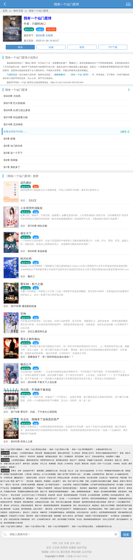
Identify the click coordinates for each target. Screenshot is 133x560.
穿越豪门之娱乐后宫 (95, 460)
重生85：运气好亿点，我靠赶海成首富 (18, 505)
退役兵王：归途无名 (30, 512)
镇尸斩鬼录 (79, 516)
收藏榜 (72, 547)
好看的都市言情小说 (104, 449)
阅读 (20, 47)
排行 (78, 543)
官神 (23, 313)
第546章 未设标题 (37, 251)
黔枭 (121, 453)
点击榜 (55, 547)
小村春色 (116, 463)
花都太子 (22, 456)
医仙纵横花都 (66, 505)
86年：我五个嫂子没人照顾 (73, 481)
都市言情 (18, 10)
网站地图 (76, 551)
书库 (54, 543)
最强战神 (29, 498)
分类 (60, 543)
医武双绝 (83, 488)
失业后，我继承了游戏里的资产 (39, 419)
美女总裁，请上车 (66, 470)
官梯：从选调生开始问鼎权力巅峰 (98, 481)
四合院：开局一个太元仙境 (100, 463)
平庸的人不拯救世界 (44, 488)
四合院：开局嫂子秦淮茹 (35, 389)
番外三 (31, 276)
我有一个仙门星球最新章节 (82, 449)
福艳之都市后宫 (64, 453)
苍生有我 (29, 481)
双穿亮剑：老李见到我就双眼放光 (95, 498)
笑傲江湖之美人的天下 (12, 463)
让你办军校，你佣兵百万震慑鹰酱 (76, 484)
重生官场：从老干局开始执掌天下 (58, 509)
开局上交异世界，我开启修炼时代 (115, 519)
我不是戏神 (79, 456)
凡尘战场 (15, 509)
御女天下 (26, 233)
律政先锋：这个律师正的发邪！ (49, 484)
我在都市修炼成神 (71, 495)
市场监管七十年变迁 (17, 516)
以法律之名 (103, 477)
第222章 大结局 (44, 35)
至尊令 (13, 470)
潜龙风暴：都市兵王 (117, 488)
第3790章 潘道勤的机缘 (23, 306)
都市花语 (26, 463)
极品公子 (26, 364)
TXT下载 (112, 47)
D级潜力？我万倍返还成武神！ (97, 516)
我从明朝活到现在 (96, 509)
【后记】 (32, 200)
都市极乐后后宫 (51, 456)
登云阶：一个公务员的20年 (69, 498)
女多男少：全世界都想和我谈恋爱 (103, 512)
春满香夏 (52, 463)
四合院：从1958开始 (65, 463)
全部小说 (54, 551)
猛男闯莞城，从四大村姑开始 (77, 512)
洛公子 (87, 456)
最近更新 (65, 551)
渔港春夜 (40, 456)
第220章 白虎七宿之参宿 (16, 110)
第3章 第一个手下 (13, 152)
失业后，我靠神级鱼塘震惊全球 (89, 519)
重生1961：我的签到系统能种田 (47, 505)
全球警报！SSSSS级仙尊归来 (113, 495)
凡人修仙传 (76, 453)
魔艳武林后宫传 (32, 460)
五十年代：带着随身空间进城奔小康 (109, 470)
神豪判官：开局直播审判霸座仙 (52, 512)
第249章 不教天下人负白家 (42, 382)
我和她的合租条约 (80, 509)
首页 (5, 10)
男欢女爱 (38, 453)
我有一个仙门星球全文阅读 (35, 449)
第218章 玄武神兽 (13, 124)
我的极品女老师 (50, 453)
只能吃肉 (37, 24)
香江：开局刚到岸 (66, 456)
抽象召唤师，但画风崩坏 (98, 488)
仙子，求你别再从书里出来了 (46, 498)
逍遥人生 (118, 460)
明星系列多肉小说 (11, 456)
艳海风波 (81, 460)
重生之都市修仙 (30, 339)
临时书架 (82, 547)
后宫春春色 (108, 460)
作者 (66, 543)
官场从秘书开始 (98, 456)
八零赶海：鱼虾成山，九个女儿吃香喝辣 (40, 474)
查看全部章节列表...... (66, 131)
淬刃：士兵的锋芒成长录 (41, 519)
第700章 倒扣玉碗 (37, 225)
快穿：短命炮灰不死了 (26, 470)
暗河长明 (26, 258)
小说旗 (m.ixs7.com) (76, 556)
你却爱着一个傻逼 (113, 456)
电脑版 (45, 551)
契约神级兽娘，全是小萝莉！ (32, 509)
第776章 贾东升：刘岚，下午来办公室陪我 (34, 411)
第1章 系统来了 (11, 167)
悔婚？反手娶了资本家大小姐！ (69, 474)
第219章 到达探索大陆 (15, 117)
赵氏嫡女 (26, 182)
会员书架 (87, 551)
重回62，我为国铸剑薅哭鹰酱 (105, 491)
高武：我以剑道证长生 (81, 505)
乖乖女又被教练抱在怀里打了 (107, 453)
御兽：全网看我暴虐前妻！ (81, 491)
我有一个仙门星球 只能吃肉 (11, 449)
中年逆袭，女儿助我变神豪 (89, 495)
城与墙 (59, 495)
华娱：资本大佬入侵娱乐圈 (61, 502)
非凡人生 (43, 463)
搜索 (126, 534)
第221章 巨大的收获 (14, 103)
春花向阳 (51, 495)
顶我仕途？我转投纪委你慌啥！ (66, 488)
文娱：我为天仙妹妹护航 (84, 470)
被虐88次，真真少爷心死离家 (103, 505)
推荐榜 (64, 547)
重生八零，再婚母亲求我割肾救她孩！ (55, 491)
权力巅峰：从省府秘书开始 (93, 474)
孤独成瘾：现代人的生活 (63, 516)
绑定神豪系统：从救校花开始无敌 (36, 502)
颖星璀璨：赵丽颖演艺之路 (47, 470)
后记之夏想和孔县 (37, 331)
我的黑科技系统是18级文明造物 (94, 502)
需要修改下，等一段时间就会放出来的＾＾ (51, 356)
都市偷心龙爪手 (88, 453)
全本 (72, 543)
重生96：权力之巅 (31, 284)
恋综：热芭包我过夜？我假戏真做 (17, 519)
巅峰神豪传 (60, 74)
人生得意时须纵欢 (31, 208)
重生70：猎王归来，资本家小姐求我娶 (20, 484)
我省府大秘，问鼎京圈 (118, 477)
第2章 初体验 (10, 160)
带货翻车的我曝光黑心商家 (28, 491)
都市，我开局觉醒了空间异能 (63, 519)
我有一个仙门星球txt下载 (59, 449)
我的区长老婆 (31, 477)
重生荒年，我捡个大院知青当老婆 (39, 516)
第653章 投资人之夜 (22, 441)
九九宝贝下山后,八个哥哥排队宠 (34, 495)
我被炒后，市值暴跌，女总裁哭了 (48, 481)
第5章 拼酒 (9, 138)
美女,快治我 (15, 495)
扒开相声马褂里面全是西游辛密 (102, 484)
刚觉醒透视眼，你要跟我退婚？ (23, 488)
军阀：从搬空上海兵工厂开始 (115, 509)
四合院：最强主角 (82, 463)
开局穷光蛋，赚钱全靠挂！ (14, 477)
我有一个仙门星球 (38, 10)
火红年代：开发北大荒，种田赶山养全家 (54, 477)
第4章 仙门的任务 (13, 145)
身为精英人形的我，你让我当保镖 (84, 477)
